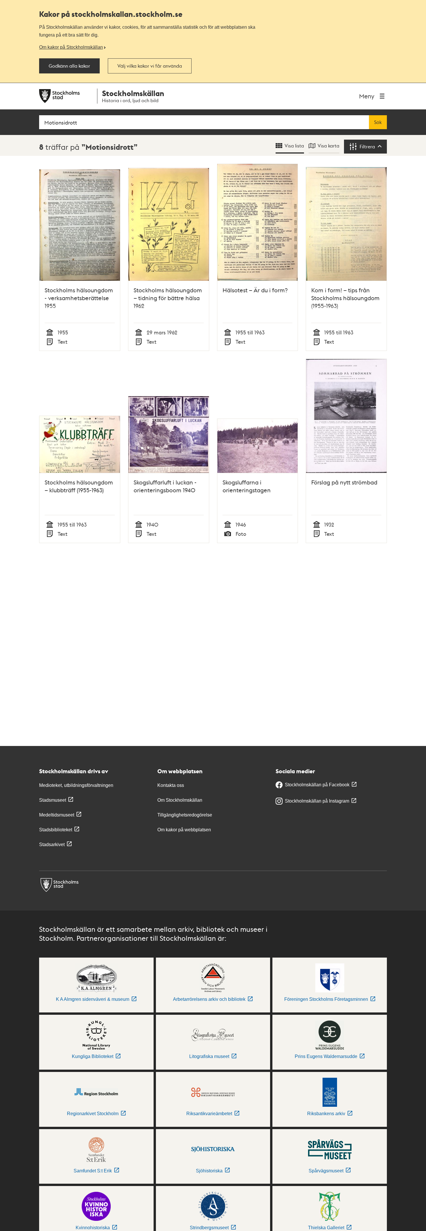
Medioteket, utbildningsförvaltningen (76, 785)
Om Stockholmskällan (179, 800)
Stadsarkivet (52, 844)
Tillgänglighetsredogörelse (184, 814)
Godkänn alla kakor (69, 66)
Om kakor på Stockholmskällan (71, 47)
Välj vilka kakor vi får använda (149, 66)
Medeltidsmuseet (56, 814)
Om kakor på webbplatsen (184, 829)
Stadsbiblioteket (55, 829)
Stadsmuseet (52, 800)
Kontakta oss (170, 785)
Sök (378, 122)
